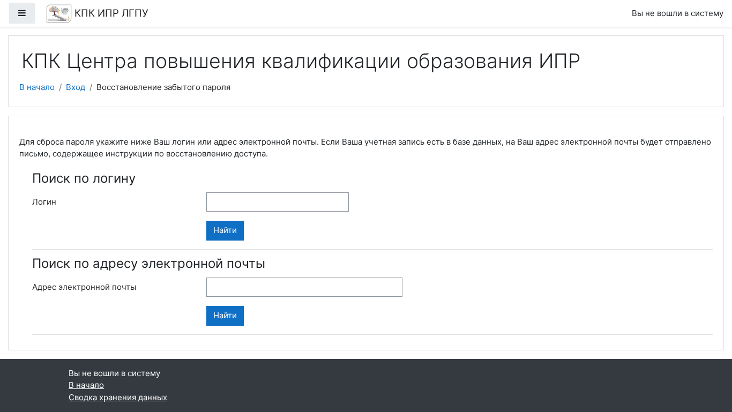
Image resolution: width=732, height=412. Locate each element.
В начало (37, 87)
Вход (75, 87)
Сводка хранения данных (118, 397)
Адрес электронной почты (84, 287)
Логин (44, 202)
